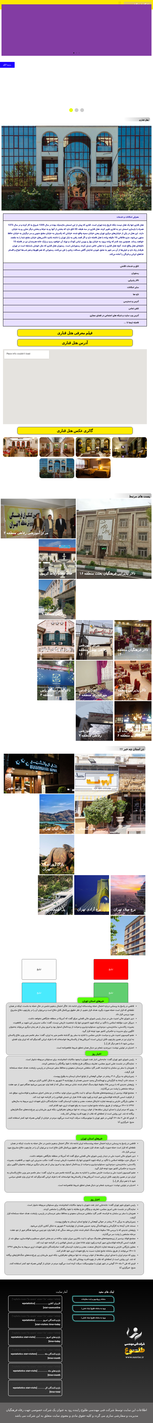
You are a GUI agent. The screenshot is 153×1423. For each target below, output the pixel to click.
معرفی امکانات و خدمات (128, 217)
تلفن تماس (134, 308)
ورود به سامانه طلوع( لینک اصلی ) (93, 1308)
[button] (79, 52)
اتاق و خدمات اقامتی (129, 266)
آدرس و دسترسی (131, 301)
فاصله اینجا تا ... (131, 322)
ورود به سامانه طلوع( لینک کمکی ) (93, 1317)
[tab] (75, 217)
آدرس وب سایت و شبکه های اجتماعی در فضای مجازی (114, 315)
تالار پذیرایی (133, 280)
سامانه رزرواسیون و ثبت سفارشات (93, 1299)
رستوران (135, 273)
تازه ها (136, 294)
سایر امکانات (133, 287)
